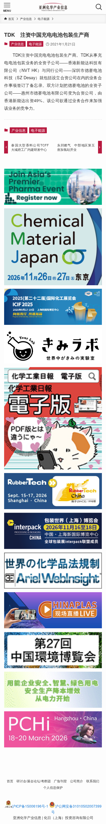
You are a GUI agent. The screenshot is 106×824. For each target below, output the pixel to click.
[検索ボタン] (99, 7)
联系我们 (92, 781)
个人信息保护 (53, 787)
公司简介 (76, 781)
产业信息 (17, 43)
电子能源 (35, 43)
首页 (10, 781)
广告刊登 (60, 781)
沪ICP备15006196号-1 (30, 805)
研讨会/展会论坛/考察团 (33, 781)
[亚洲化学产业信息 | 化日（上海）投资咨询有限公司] (53, 7)
